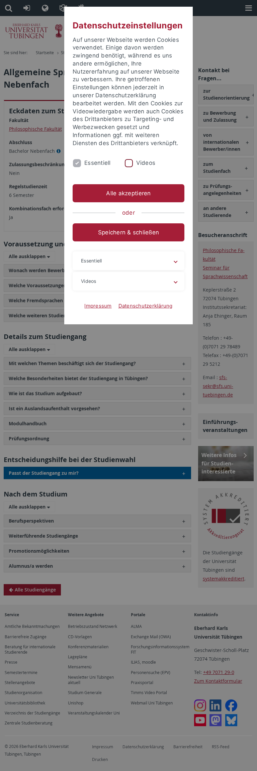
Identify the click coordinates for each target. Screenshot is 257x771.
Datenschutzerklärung (145, 306)
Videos (146, 162)
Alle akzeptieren (128, 193)
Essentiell (97, 162)
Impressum (97, 306)
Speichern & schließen (128, 232)
